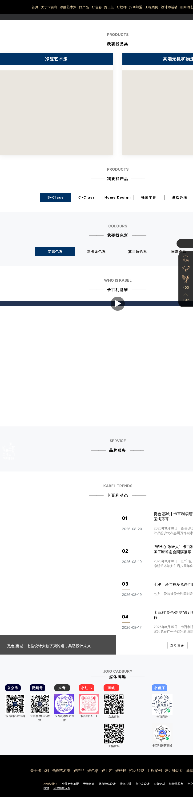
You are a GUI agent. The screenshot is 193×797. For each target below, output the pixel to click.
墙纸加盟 (125, 784)
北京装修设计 (107, 784)
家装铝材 (159, 784)
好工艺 (109, 7)
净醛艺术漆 (68, 7)
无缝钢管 (88, 784)
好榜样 (122, 7)
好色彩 (97, 7)
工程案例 (151, 7)
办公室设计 (142, 784)
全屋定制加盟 (70, 784)
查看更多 (177, 645)
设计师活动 (169, 7)
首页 (35, 7)
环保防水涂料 (61, 788)
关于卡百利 (49, 7)
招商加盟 (135, 7)
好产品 (84, 7)
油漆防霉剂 (176, 784)
